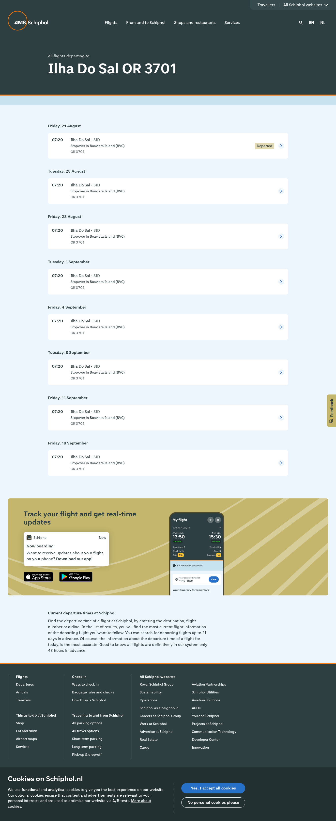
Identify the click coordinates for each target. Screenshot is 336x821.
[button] (331, 410)
